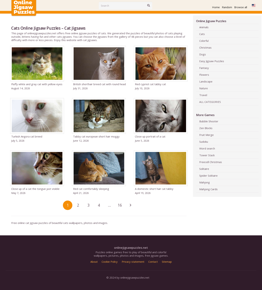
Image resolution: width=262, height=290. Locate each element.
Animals (204, 27)
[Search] (148, 5)
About (94, 261)
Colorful (204, 40)
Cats (202, 34)
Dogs (202, 54)
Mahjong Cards (208, 189)
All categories (210, 102)
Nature (203, 88)
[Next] (130, 205)
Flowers (204, 74)
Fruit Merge (206, 135)
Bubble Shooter (208, 121)
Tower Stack (207, 155)
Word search (207, 148)
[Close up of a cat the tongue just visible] (37, 172)
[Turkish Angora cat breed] (37, 120)
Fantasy (204, 68)
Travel (203, 95)
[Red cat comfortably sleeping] (99, 172)
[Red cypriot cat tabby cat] (161, 68)
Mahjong (204, 182)
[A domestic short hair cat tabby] (161, 172)
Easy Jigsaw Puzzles (211, 61)
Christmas (205, 47)
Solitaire (204, 169)
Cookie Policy (110, 261)
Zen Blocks (205, 128)
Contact (153, 261)
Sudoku (203, 141)
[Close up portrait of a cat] (161, 120)
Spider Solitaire (208, 175)
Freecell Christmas (210, 162)
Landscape (205, 81)
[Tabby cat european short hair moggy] (99, 120)
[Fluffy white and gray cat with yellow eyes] (37, 68)
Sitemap (167, 261)
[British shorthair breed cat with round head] (99, 68)
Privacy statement (133, 261)
